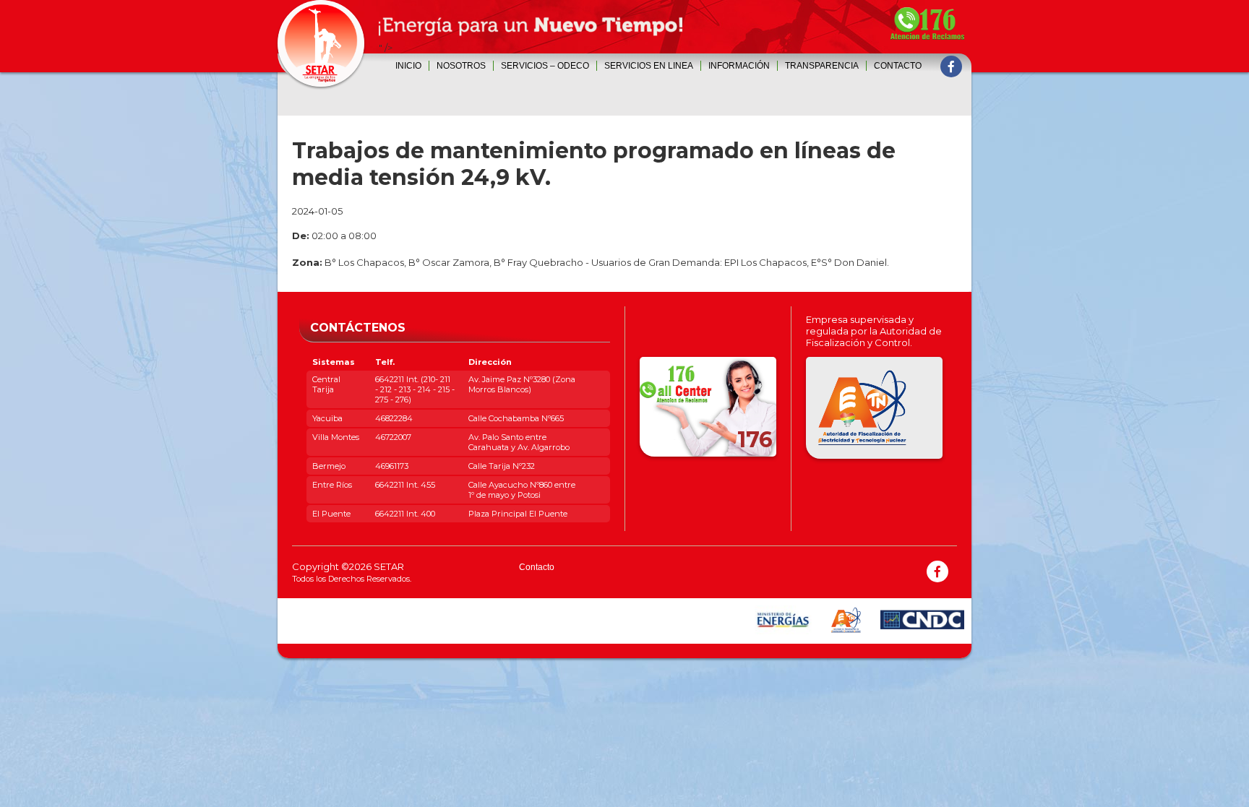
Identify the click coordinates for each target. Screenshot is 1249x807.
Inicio (408, 66)
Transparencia (822, 66)
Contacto (898, 66)
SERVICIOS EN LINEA (648, 66)
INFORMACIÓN (739, 66)
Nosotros (461, 66)
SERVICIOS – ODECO (545, 66)
